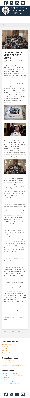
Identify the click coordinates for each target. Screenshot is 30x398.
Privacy (14, 391)
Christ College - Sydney (8, 363)
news (5, 62)
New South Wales (6, 344)
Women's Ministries (7, 386)
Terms (9, 391)
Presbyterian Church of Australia (10, 373)
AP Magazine (5, 377)
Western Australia (6, 352)
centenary (5, 331)
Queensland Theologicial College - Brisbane (13, 365)
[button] (15, 19)
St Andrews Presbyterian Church (9, 334)
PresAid (4, 380)
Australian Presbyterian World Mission (12, 375)
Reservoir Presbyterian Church (16, 331)
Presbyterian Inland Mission (9, 382)
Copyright (19, 391)
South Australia (6, 348)
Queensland (5, 346)
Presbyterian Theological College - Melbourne (14, 361)
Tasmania (4, 350)
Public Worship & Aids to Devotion (11, 384)
